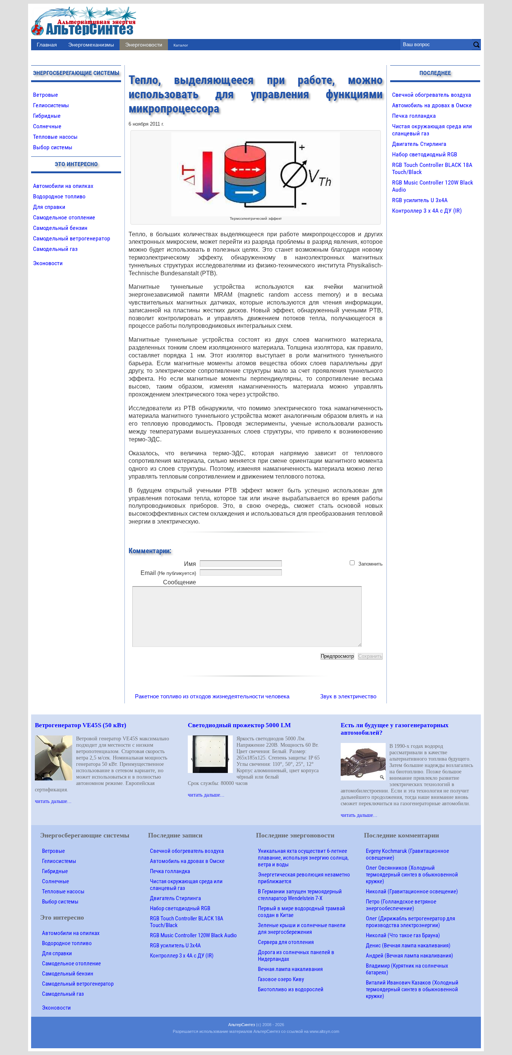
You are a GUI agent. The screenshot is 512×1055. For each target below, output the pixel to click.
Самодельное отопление (64, 217)
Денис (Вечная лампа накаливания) (408, 945)
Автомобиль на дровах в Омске (432, 105)
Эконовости (48, 263)
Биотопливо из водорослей (290, 989)
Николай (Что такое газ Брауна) (403, 935)
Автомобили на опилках (63, 185)
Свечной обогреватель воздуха (431, 94)
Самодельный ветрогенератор (71, 238)
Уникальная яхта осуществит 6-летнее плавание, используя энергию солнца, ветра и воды (303, 858)
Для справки (49, 206)
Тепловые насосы (55, 136)
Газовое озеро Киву (281, 979)
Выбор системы (52, 147)
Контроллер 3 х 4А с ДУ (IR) (427, 210)
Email (168, 573)
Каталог (181, 45)
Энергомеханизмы (91, 45)
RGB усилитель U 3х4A (420, 200)
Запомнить (370, 564)
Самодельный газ (55, 248)
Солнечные (47, 126)
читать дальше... (53, 801)
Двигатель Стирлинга (419, 143)
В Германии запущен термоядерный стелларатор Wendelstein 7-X (300, 895)
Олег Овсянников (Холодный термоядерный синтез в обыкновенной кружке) (412, 874)
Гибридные (47, 115)
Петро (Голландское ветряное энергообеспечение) (401, 905)
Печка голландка (414, 115)
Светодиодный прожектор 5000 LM (239, 725)
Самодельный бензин (60, 227)
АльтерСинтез (241, 1024)
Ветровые (45, 94)
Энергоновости (143, 45)
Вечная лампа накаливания (290, 969)
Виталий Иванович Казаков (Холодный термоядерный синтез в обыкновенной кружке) (412, 989)
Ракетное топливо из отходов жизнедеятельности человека (212, 696)
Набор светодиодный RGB (424, 154)
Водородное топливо (59, 196)
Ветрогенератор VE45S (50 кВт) (80, 725)
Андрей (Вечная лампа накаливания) (409, 955)
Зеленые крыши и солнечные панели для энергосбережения (302, 928)
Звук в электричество (348, 696)
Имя (190, 564)
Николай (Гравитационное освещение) (412, 891)
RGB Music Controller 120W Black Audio (193, 935)
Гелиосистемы (51, 105)
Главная (47, 45)
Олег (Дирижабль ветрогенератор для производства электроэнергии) (410, 922)
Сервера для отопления (286, 942)
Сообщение (179, 582)
